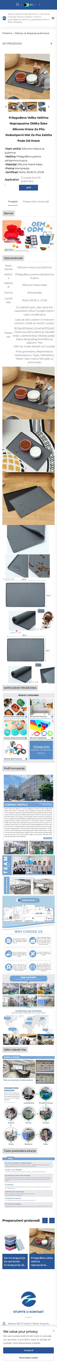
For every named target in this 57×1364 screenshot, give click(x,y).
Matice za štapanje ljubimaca (32, 33)
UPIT (28, 187)
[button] (45, 1220)
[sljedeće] (48, 107)
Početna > (8, 33)
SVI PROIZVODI (12, 43)
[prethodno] (6, 107)
